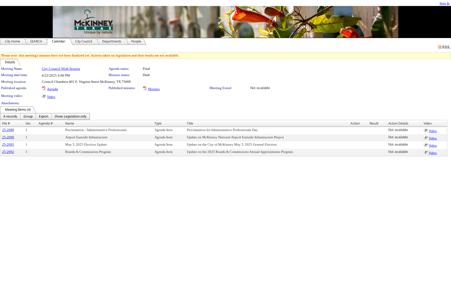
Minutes (154, 89)
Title (190, 123)
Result (374, 123)
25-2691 (8, 144)
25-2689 (8, 130)
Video (51, 97)
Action (355, 123)
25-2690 (8, 137)
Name (69, 123)
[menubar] (45, 116)
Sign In (445, 3)
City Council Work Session (61, 69)
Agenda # (46, 123)
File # (6, 123)
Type (158, 123)
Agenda (52, 89)
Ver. (28, 123)
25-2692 (8, 152)
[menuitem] (10, 116)
